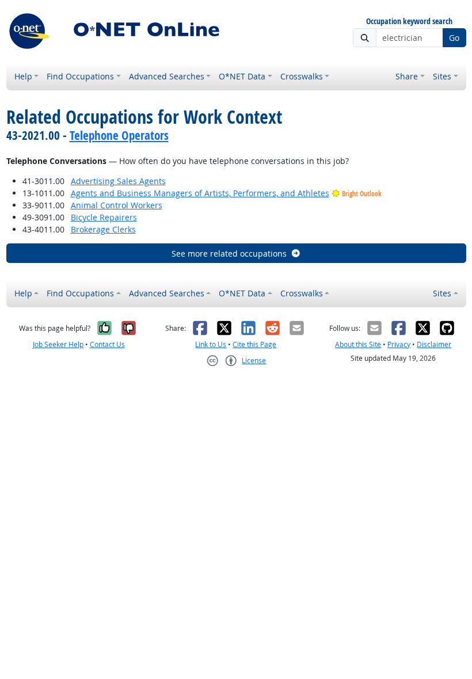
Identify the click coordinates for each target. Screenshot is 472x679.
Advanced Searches (166, 76)
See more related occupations (229, 253)
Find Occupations (80, 76)
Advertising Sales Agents (118, 181)
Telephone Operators (119, 135)
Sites (442, 76)
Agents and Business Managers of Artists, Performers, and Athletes (200, 193)
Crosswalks (301, 76)
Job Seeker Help (58, 344)
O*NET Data (242, 76)
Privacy (398, 344)
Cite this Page (254, 344)
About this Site (358, 344)
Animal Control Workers (116, 205)
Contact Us (107, 344)
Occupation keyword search (409, 21)
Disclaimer (434, 344)
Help (23, 76)
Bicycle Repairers (104, 217)
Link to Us (210, 344)
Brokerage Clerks (103, 229)
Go (454, 37)
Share (406, 76)
